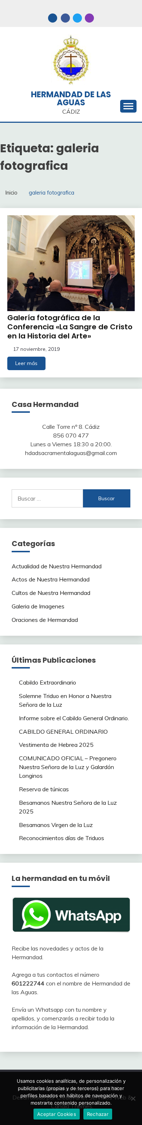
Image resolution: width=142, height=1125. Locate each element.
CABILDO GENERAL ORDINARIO (63, 731)
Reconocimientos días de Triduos (61, 838)
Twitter (77, 18)
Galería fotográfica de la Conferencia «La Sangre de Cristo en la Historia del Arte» (70, 327)
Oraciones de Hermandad (45, 619)
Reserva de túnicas (44, 789)
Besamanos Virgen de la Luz (56, 824)
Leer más (26, 363)
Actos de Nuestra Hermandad (51, 579)
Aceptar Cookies (56, 1114)
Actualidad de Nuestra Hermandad (57, 566)
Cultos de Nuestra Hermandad (51, 592)
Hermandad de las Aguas (71, 98)
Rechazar (98, 1114)
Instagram (89, 18)
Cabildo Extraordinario (47, 682)
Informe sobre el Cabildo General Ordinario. (74, 718)
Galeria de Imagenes (38, 606)
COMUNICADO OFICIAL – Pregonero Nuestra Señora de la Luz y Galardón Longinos (68, 766)
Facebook (65, 18)
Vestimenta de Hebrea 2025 (56, 744)
